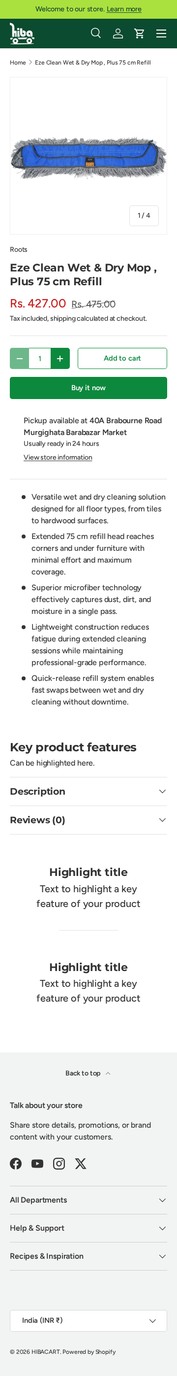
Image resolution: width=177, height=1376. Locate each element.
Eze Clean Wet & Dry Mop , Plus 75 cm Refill (92, 63)
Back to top (83, 1073)
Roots (19, 249)
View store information (58, 457)
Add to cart (122, 358)
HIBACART (45, 1351)
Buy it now (88, 387)
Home (18, 63)
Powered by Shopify (88, 1351)
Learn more (124, 8)
